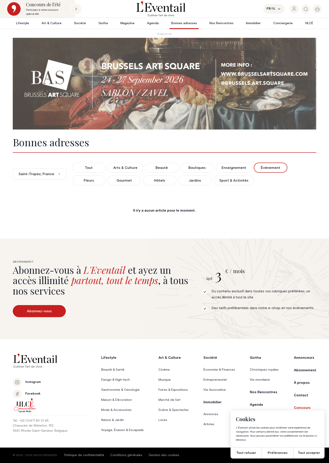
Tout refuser (246, 453)
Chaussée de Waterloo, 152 (33, 425)
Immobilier (253, 23)
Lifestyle (22, 23)
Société (80, 23)
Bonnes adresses (184, 23)
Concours (302, 408)
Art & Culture (52, 23)
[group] (294, 8)
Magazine (127, 23)
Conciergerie (283, 23)
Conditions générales (126, 455)
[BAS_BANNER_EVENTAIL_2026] (164, 84)
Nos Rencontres (221, 23)
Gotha (103, 23)
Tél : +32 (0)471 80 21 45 (31, 420)
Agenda (153, 23)
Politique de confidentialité (84, 455)
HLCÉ (309, 23)
